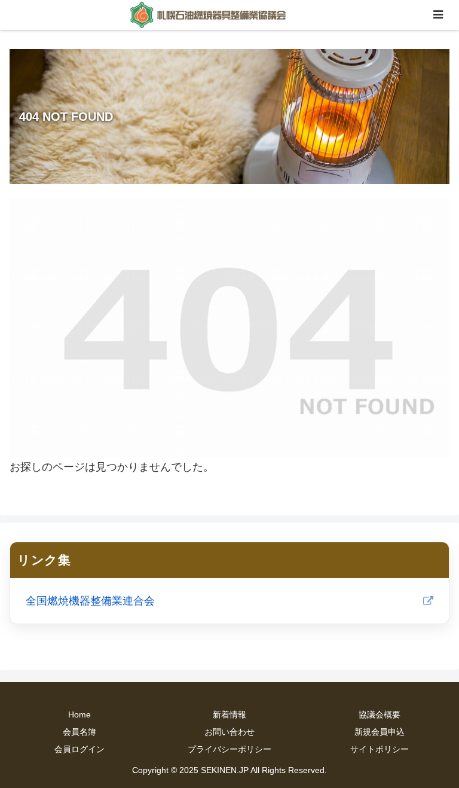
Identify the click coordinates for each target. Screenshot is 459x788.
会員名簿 (79, 732)
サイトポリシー (379, 749)
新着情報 (229, 714)
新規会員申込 (379, 732)
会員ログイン (79, 749)
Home (79, 714)
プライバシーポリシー (229, 749)
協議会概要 (379, 714)
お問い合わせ (229, 732)
